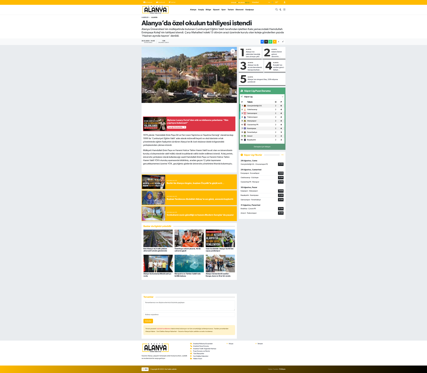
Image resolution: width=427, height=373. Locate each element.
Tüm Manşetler (198, 353)
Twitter (173, 2)
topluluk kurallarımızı (163, 328)
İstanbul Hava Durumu (201, 346)
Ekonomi (239, 10)
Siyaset (216, 10)
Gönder (148, 321)
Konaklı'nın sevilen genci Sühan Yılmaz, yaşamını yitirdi (278, 67)
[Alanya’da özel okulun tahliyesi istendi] (189, 75)
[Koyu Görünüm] (280, 9)
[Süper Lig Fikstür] (282, 155)
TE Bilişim (282, 369)
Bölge (208, 10)
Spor (223, 10)
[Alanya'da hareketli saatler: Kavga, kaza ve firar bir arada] (220, 263)
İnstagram (148, 2)
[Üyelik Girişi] (283, 2)
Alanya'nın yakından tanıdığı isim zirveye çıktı (253, 54)
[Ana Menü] (284, 9)
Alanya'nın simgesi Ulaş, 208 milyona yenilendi (263, 81)
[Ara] (277, 9)
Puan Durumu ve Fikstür (201, 351)
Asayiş (201, 10)
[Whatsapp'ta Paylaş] (270, 42)
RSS (146, 369)
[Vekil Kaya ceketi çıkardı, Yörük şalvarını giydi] (189, 238)
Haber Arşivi (197, 358)
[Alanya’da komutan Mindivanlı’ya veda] (158, 263)
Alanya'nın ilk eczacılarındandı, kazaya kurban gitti (255, 67)
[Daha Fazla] (275, 42)
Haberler (145, 17)
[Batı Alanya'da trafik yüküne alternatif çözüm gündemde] (158, 238)
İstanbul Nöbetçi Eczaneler (203, 343)
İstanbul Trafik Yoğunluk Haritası (204, 348)
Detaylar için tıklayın (262, 147)
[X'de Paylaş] (266, 42)
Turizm (231, 10)
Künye (231, 343)
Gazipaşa (249, 10)
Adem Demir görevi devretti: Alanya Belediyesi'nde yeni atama (277, 54)
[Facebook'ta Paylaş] (262, 42)
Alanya (193, 10)
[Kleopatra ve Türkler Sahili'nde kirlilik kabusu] (189, 263)
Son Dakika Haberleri (200, 356)
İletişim (260, 343)
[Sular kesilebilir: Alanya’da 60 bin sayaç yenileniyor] (220, 238)
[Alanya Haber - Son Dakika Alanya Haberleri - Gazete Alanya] (155, 9)
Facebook (161, 2)
